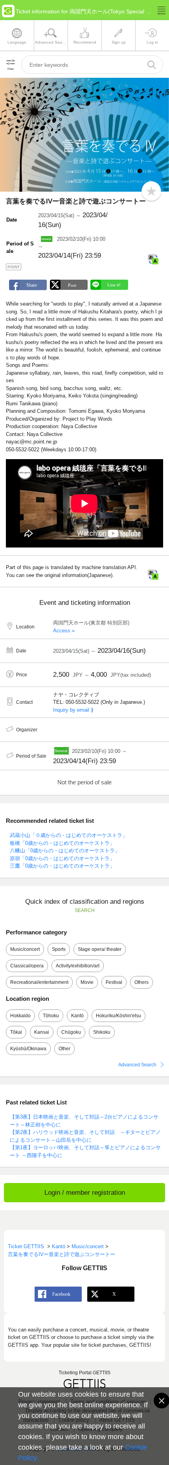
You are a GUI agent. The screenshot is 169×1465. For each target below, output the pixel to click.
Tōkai (16, 1032)
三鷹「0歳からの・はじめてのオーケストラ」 (62, 866)
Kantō (77, 1015)
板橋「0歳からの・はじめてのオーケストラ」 (62, 843)
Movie (87, 982)
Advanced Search (137, 1065)
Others (141, 982)
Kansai (41, 1032)
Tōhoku (51, 1015)
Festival (114, 982)
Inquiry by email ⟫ (73, 710)
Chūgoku (71, 1032)
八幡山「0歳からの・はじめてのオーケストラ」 (65, 850)
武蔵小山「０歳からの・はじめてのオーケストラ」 (68, 835)
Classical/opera (27, 966)
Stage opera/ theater (99, 949)
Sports (59, 949)
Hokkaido (20, 1015)
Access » (64, 631)
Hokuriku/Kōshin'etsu (118, 1015)
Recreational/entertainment (39, 982)
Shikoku (101, 1032)
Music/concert (25, 949)
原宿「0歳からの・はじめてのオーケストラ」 (62, 858)
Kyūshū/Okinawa (28, 1048)
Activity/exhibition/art (77, 966)
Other (64, 1048)
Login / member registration (84, 1192)
